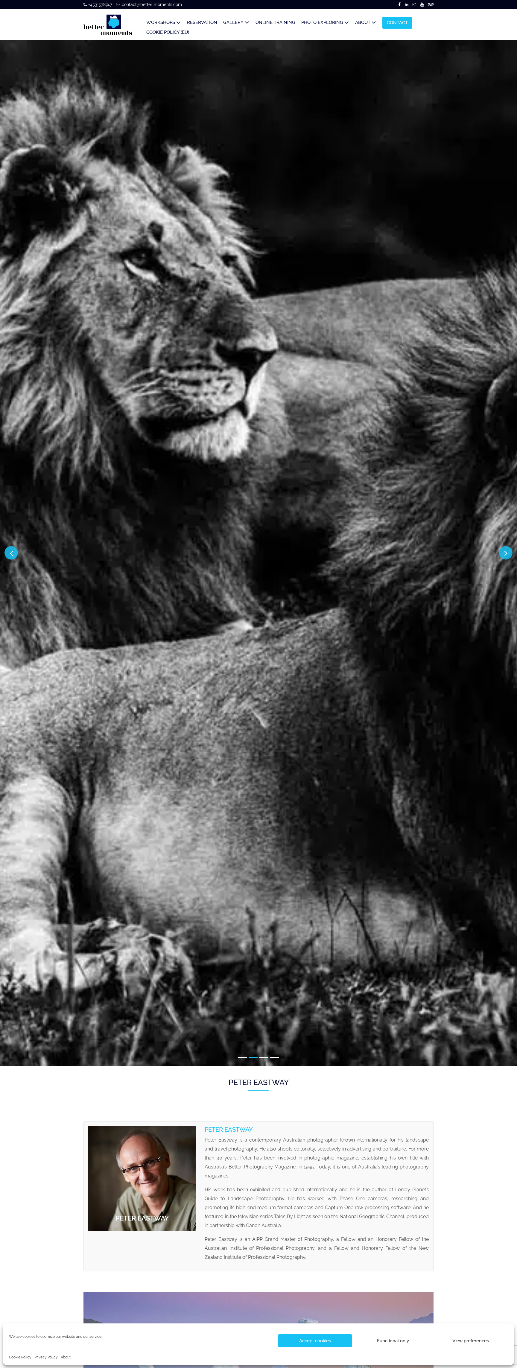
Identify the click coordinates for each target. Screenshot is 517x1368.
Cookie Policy (20, 1357)
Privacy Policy (46, 1357)
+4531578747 (100, 4)
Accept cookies (315, 1340)
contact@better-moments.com (152, 4)
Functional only (393, 1340)
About (66, 1357)
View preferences (470, 1340)
